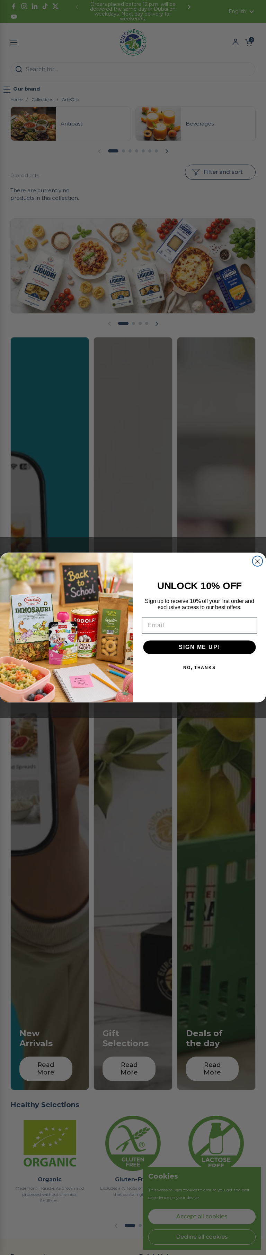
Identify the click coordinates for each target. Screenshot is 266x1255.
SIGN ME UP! (199, 647)
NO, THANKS (199, 667)
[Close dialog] (257, 561)
